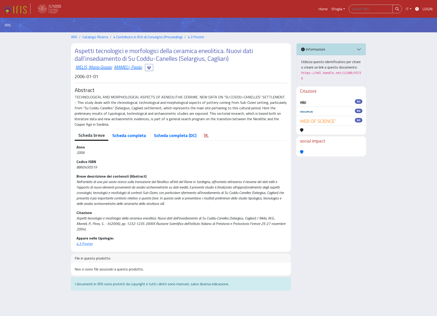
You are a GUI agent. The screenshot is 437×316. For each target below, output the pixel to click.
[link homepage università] (49, 8)
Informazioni (315, 49)
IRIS (74, 37)
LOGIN (427, 9)
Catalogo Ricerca (95, 37)
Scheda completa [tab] (129, 135)
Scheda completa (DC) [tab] (175, 135)
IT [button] (407, 9)
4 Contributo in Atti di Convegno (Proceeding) (148, 37)
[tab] (206, 135)
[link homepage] (16, 8)
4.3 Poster (196, 37)
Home (323, 9)
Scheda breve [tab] (91, 135)
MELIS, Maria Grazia (93, 67)
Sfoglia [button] (336, 9)
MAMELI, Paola (127, 67)
